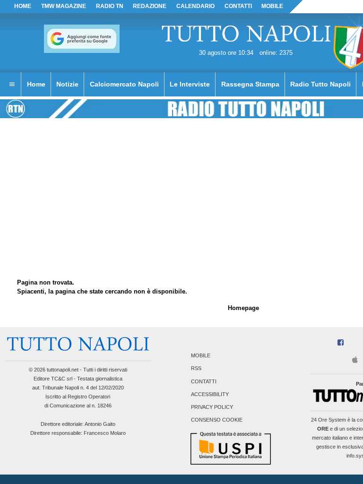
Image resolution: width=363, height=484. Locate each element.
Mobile (200, 356)
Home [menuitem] (36, 84)
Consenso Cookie (216, 420)
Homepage (243, 307)
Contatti (203, 381)
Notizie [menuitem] (67, 84)
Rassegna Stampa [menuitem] (250, 84)
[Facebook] (340, 343)
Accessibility (210, 394)
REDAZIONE (149, 6)
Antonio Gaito (100, 424)
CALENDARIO (195, 6)
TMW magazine (63, 6)
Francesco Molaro (105, 433)
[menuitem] (12, 85)
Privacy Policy (212, 407)
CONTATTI (238, 6)
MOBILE (272, 6)
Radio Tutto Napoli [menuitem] (320, 84)
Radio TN (109, 6)
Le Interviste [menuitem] (190, 84)
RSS (196, 369)
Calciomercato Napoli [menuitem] (124, 84)
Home (22, 6)
